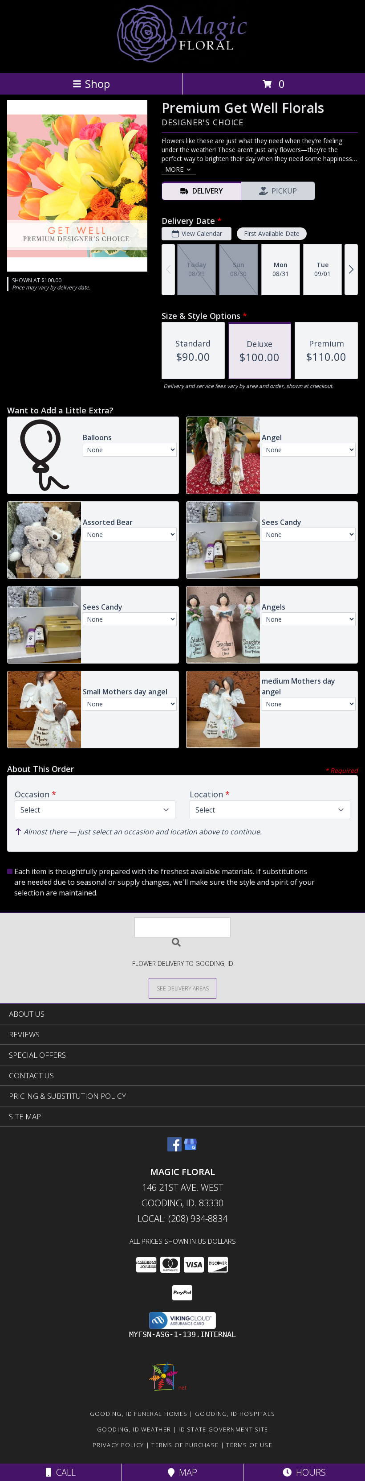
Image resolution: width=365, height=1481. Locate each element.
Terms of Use (249, 1445)
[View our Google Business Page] (190, 1148)
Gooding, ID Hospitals (235, 1414)
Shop (97, 83)
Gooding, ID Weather (134, 1429)
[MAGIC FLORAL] (183, 60)
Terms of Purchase (185, 1445)
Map (185, 1472)
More (174, 169)
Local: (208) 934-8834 (182, 1219)
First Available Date (272, 233)
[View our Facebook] (174, 1148)
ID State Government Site (223, 1429)
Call (64, 1472)
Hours (309, 1472)
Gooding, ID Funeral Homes (139, 1414)
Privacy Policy (118, 1445)
